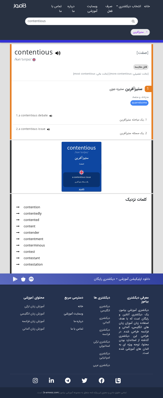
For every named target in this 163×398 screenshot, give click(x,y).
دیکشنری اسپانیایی (104, 355)
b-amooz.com (51, 392)
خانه (147, 6)
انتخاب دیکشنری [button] (129, 6)
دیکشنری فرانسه (104, 332)
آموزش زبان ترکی (34, 306)
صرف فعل (109, 9)
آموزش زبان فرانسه (33, 321)
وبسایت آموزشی (92, 9)
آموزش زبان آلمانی (33, 329)
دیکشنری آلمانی (104, 320)
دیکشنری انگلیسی (104, 308)
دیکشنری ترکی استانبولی (101, 344)
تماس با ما (56, 9)
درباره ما (71, 9)
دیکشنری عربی (101, 365)
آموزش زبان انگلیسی (32, 313)
